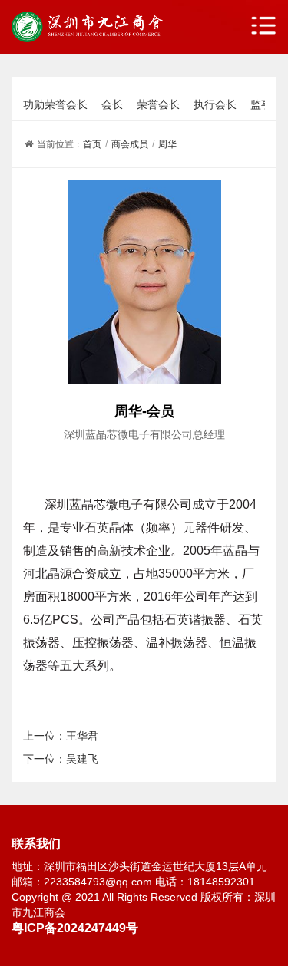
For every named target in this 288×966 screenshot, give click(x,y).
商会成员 (129, 144)
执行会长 (215, 104)
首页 (92, 144)
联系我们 (36, 843)
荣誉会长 (158, 104)
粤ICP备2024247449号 (75, 928)
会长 (112, 104)
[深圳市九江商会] (87, 27)
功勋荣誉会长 (55, 104)
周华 (167, 144)
